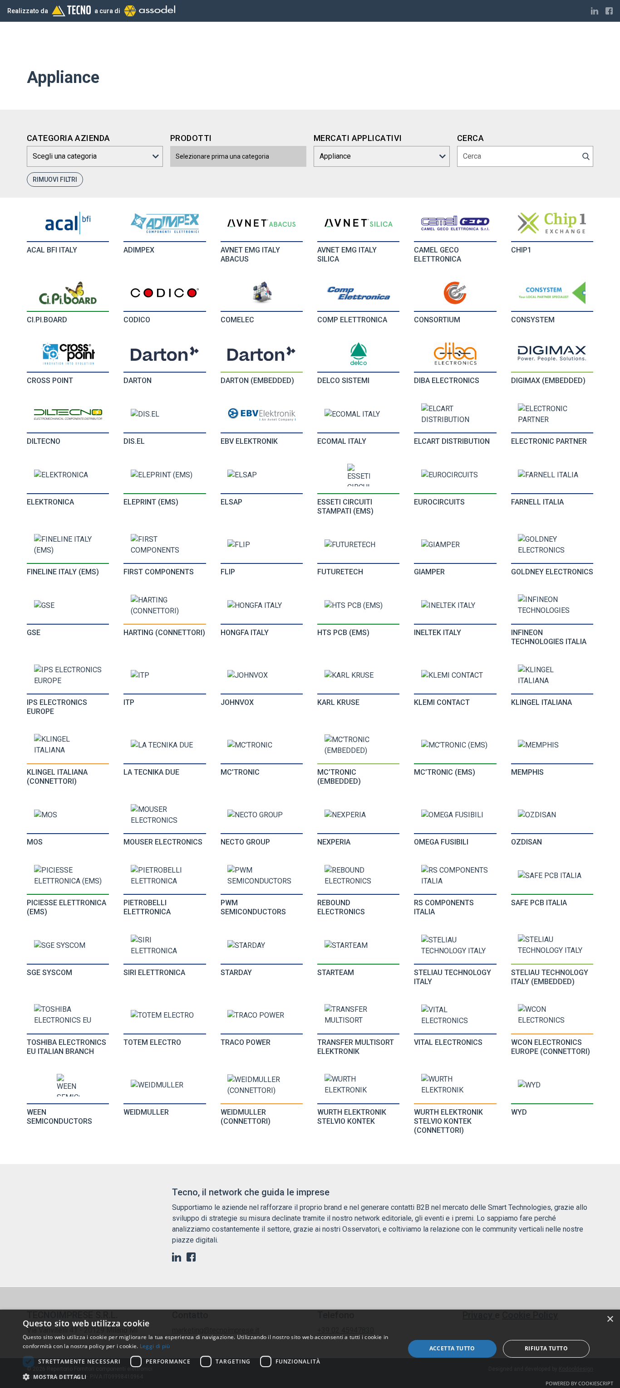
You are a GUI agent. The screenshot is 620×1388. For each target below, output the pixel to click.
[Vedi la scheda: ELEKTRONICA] (68, 475)
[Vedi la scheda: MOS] (68, 815)
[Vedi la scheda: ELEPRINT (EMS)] (165, 475)
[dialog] (310, 1349)
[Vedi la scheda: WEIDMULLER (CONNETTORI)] (261, 1085)
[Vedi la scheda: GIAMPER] (455, 544)
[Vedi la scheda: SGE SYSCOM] (68, 945)
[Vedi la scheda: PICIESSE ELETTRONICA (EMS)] (68, 876)
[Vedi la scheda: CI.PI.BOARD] (68, 292)
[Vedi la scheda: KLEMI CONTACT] (455, 675)
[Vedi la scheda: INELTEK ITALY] (455, 605)
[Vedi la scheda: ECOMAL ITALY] (359, 414)
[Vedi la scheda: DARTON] (165, 353)
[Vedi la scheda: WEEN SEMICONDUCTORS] (68, 1085)
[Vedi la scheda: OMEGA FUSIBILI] (455, 815)
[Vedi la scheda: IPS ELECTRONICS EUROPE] (68, 675)
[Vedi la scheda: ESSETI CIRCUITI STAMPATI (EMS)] (358, 475)
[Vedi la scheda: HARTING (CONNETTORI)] (165, 605)
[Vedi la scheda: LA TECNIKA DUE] (165, 745)
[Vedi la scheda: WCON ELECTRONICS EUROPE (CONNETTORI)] (552, 1015)
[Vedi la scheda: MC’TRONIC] (261, 745)
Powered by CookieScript (579, 1383)
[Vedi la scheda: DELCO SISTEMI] (358, 353)
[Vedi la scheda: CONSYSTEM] (552, 292)
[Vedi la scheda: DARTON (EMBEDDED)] (261, 353)
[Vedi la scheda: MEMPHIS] (552, 745)
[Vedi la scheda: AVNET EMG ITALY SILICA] (359, 223)
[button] (208, 1376)
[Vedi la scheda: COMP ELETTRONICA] (359, 293)
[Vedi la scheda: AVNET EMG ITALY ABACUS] (261, 223)
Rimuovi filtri (55, 179)
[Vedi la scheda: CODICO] (165, 292)
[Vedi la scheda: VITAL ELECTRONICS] (455, 1015)
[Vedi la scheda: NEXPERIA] (359, 815)
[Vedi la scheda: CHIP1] (552, 223)
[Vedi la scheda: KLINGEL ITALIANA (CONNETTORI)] (68, 745)
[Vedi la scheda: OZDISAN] (552, 815)
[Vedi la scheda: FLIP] (261, 544)
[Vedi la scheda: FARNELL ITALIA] (552, 475)
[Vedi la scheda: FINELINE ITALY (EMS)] (68, 545)
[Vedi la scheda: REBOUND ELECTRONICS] (359, 876)
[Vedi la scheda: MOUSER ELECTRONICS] (165, 815)
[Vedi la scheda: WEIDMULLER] (165, 1085)
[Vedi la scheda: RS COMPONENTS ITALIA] (455, 876)
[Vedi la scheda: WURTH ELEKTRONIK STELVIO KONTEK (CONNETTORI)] (455, 1085)
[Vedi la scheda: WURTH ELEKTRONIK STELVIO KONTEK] (359, 1085)
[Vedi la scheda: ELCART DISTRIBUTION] (455, 414)
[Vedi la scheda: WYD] (552, 1085)
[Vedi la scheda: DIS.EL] (165, 414)
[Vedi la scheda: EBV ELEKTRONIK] (261, 414)
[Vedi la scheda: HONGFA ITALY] (261, 605)
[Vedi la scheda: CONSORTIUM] (455, 292)
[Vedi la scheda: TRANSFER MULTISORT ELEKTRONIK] (359, 1015)
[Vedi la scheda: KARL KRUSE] (359, 675)
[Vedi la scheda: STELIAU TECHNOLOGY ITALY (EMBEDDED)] (552, 945)
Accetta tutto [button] (452, 1348)
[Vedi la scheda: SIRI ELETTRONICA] (165, 945)
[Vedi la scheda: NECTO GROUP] (261, 815)
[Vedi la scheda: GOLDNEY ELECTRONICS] (552, 545)
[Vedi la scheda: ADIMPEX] (165, 223)
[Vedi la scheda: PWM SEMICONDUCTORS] (261, 876)
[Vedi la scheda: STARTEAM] (359, 945)
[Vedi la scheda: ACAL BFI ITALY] (68, 223)
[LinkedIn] (594, 11)
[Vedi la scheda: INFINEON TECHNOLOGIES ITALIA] (552, 605)
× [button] (609, 1319)
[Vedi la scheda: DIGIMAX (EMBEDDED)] (552, 353)
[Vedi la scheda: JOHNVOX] (261, 675)
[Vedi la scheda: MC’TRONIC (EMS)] (455, 745)
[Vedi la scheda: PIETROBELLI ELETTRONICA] (165, 876)
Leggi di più (155, 1346)
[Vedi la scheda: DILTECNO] (68, 414)
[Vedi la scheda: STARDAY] (261, 945)
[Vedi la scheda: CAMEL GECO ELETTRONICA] (455, 223)
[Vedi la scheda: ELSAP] (261, 475)
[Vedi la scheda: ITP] (165, 675)
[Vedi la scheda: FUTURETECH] (359, 544)
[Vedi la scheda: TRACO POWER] (261, 1015)
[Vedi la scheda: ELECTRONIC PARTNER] (552, 414)
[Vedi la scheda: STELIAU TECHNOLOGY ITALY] (455, 945)
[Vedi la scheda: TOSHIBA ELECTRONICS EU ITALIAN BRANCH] (68, 1015)
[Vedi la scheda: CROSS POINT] (68, 353)
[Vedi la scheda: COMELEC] (261, 292)
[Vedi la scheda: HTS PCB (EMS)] (359, 605)
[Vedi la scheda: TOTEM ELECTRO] (165, 1015)
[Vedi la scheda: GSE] (68, 605)
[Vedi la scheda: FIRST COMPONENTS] (165, 545)
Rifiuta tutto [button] (546, 1348)
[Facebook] (609, 11)
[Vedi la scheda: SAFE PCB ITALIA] (552, 875)
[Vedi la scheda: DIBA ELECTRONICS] (455, 353)
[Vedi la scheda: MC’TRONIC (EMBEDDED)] (359, 745)
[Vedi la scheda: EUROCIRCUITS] (455, 475)
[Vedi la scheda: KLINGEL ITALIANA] (552, 675)
